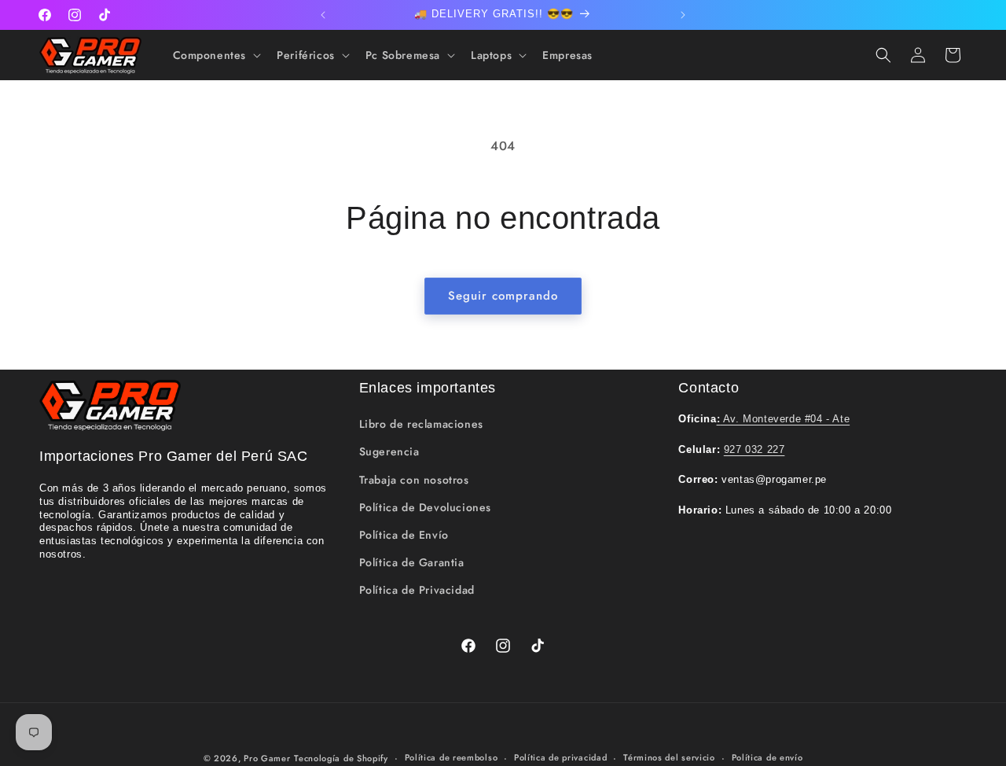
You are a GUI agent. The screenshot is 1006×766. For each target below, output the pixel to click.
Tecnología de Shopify (341, 758)
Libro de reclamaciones (421, 424)
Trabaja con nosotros (414, 480)
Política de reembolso (451, 757)
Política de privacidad (560, 757)
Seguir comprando (503, 295)
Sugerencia (389, 451)
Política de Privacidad (417, 590)
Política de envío (767, 757)
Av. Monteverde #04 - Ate (783, 419)
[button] (215, 55)
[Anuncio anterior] (323, 15)
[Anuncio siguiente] (683, 15)
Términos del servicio (669, 757)
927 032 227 (754, 449)
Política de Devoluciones (425, 507)
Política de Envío (404, 535)
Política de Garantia (411, 562)
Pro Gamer (267, 758)
